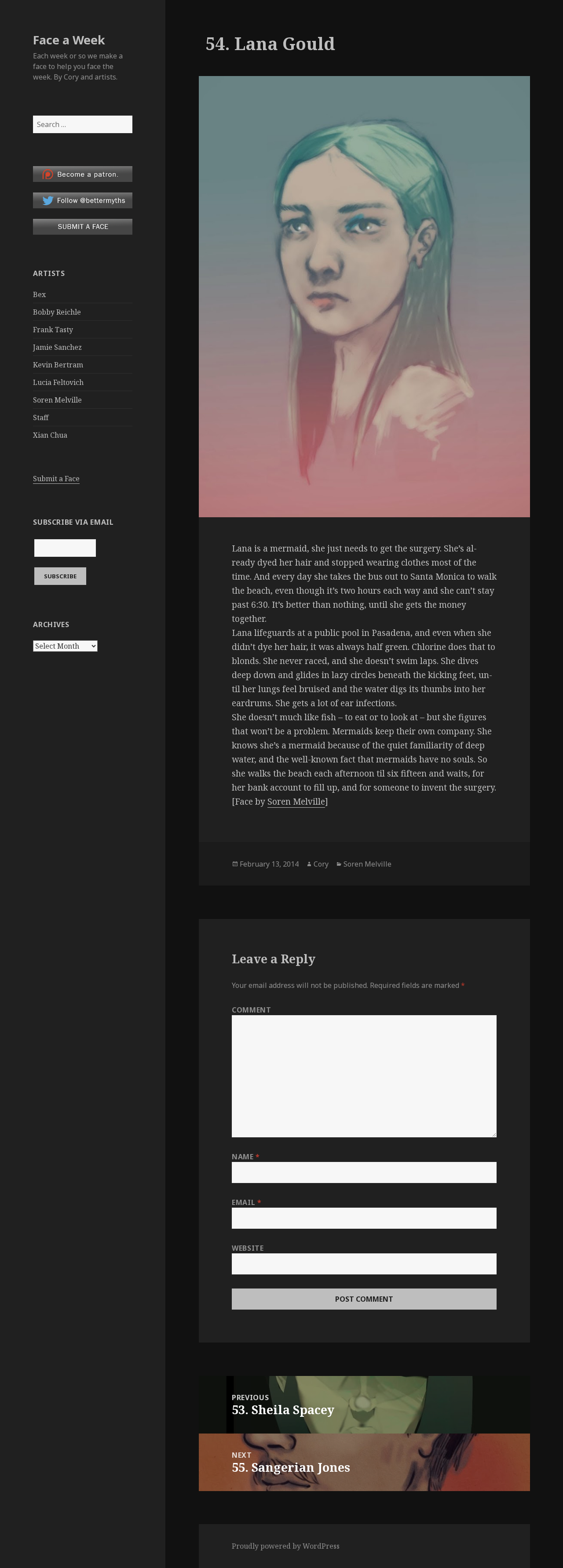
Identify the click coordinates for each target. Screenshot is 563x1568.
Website (247, 1248)
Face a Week (69, 40)
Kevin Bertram (58, 365)
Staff (40, 417)
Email (246, 1202)
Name (246, 1156)
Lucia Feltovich (58, 382)
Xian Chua (50, 435)
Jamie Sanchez (57, 347)
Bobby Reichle (57, 312)
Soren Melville (57, 400)
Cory (321, 864)
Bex (39, 294)
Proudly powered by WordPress (286, 1546)
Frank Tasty (53, 329)
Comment (251, 1010)
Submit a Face (56, 478)
